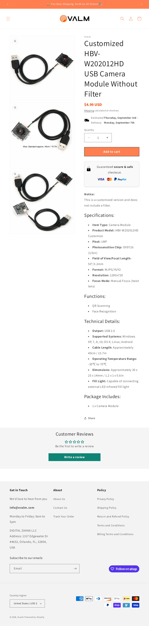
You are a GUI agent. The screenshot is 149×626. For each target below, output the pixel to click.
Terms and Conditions (111, 525)
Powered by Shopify (34, 617)
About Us (59, 499)
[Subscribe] (75, 568)
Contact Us (60, 507)
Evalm (21, 617)
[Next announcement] (141, 4)
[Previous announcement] (7, 4)
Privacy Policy (105, 499)
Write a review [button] (74, 457)
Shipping (89, 110)
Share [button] (91, 418)
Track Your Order (63, 516)
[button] (8, 18)
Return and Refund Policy (113, 516)
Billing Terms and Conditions (115, 534)
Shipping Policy (106, 507)
